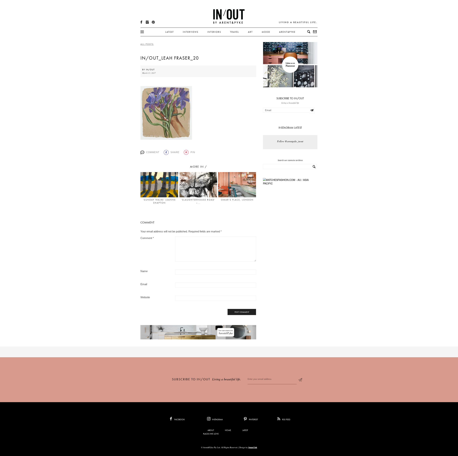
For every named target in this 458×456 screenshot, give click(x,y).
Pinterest (253, 419)
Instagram (217, 419)
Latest (169, 31)
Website (145, 297)
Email (143, 284)
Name (144, 271)
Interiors (214, 31)
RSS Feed (286, 419)
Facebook (179, 419)
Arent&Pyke (287, 31)
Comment (152, 152)
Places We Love (211, 433)
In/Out (150, 69)
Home (228, 430)
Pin (193, 152)
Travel (234, 31)
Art (250, 31)
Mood (266, 31)
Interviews (190, 31)
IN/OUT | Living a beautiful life (229, 16)
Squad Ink (252, 447)
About (211, 430)
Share (174, 152)
